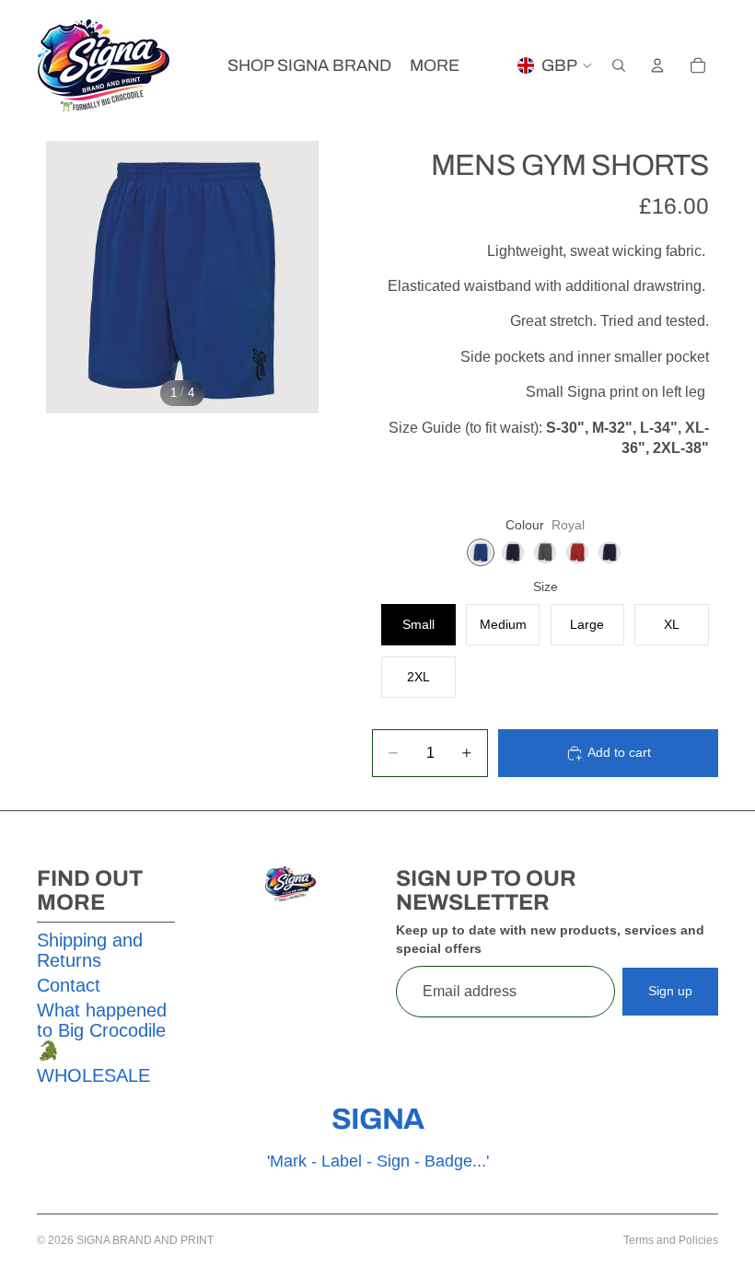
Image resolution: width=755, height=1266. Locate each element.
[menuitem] (435, 65)
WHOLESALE (93, 1075)
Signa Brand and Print (145, 1240)
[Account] (657, 65)
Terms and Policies (670, 1240)
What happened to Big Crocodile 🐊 (102, 1030)
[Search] (618, 65)
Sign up (670, 990)
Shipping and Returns (90, 950)
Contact (68, 985)
